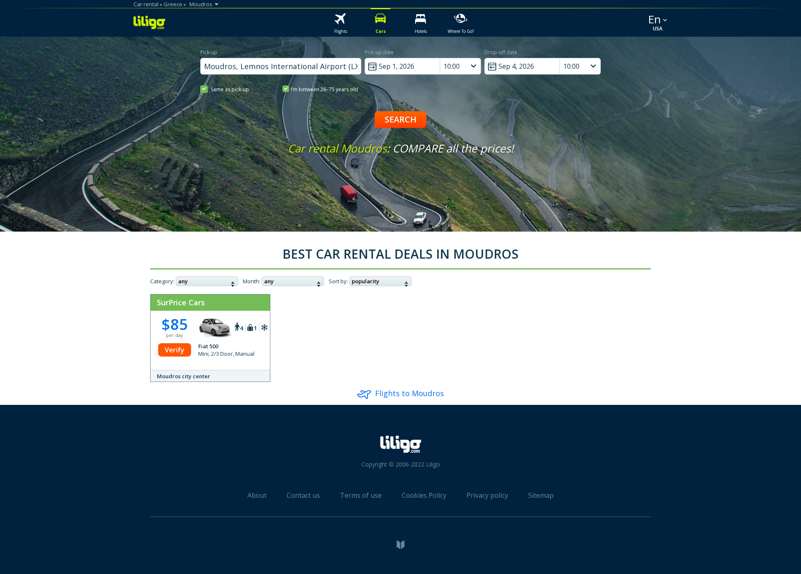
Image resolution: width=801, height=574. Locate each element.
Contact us (303, 495)
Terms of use (361, 495)
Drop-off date (500, 52)
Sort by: (338, 281)
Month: (251, 281)
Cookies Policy (424, 495)
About (257, 495)
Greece (173, 4)
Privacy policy (487, 495)
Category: (162, 281)
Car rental (146, 4)
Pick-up (208, 52)
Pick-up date (379, 52)
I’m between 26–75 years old (324, 89)
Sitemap (541, 495)
